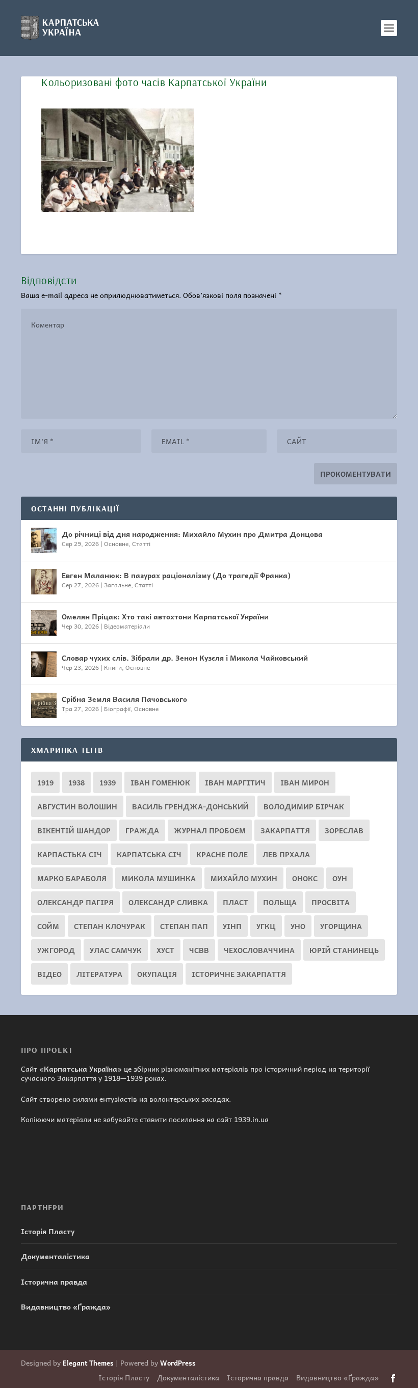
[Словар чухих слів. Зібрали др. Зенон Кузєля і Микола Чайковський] (44, 664)
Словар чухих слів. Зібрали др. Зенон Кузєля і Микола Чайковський (185, 657)
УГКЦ (266, 926)
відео (49, 973)
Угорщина (341, 926)
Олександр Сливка (168, 902)
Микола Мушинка (158, 878)
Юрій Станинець (344, 950)
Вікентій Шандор (74, 830)
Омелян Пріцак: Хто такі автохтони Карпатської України (165, 616)
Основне (116, 543)
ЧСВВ (199, 950)
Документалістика (55, 1256)
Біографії (117, 708)
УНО (298, 926)
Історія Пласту (47, 1231)
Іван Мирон (304, 782)
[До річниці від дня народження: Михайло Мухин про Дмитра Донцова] (44, 540)
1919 (45, 782)
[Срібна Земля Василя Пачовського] (44, 705)
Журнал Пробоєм (210, 830)
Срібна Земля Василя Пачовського (124, 698)
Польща (280, 902)
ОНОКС (305, 878)
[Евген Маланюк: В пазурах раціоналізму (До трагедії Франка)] (44, 581)
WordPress (178, 1362)
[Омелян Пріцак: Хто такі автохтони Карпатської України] (44, 623)
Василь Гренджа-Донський (190, 806)
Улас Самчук (116, 950)
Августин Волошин (77, 806)
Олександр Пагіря (75, 902)
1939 (107, 782)
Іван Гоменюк (160, 782)
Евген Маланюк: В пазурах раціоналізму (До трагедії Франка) (176, 575)
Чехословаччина (259, 950)
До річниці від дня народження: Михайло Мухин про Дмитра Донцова (192, 533)
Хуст (165, 950)
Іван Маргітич (235, 782)
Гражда (142, 830)
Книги (113, 667)
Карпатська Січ (149, 854)
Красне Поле (222, 854)
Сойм (48, 926)
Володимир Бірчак (304, 806)
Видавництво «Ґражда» (66, 1306)
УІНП (232, 926)
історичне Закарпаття (239, 973)
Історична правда (54, 1281)
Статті (141, 543)
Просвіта (330, 902)
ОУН (339, 878)
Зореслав (344, 830)
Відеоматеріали (127, 626)
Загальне (117, 585)
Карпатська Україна (80, 1068)
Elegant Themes (88, 1362)
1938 (76, 782)
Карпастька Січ (69, 854)
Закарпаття (285, 830)
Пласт (235, 902)
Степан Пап (184, 926)
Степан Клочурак (109, 926)
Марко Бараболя (72, 878)
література (99, 973)
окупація (157, 973)
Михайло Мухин (244, 878)
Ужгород (56, 950)
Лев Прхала (286, 854)
